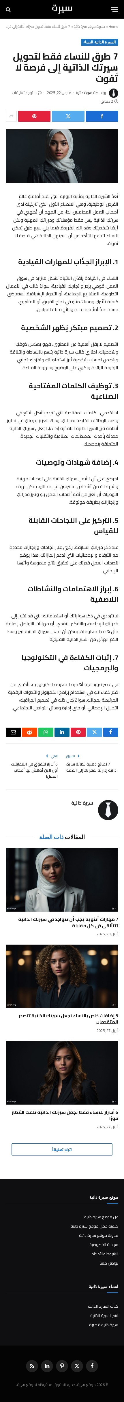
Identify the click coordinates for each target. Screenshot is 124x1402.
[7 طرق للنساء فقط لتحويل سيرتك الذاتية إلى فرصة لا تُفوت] (62, 156)
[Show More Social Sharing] (11, 116)
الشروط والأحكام (104, 1254)
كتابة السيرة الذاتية (103, 1306)
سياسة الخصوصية (103, 1244)
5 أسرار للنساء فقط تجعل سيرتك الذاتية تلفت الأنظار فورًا (65, 1115)
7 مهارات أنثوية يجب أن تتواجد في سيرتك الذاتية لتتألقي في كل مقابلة (68, 922)
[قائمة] (114, 9)
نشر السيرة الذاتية (104, 1315)
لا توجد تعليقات (24, 92)
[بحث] (9, 9)
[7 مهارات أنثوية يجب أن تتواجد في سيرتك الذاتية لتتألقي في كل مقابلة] (62, 879)
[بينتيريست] (34, 116)
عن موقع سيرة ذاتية (101, 1217)
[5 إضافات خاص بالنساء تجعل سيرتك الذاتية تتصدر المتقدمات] (62, 976)
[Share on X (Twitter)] (68, 116)
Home (113, 26)
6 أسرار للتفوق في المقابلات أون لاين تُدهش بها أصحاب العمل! (34, 770)
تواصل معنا (109, 1263)
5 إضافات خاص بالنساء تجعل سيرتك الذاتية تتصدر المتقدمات (68, 1018)
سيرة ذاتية (84, 92)
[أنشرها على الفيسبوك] (102, 116)
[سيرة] (62, 9)
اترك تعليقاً (62, 1149)
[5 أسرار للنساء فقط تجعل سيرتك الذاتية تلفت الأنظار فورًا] (62, 1072)
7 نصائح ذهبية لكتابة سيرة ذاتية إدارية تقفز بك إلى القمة (91, 767)
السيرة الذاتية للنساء (99, 42)
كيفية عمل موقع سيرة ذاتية (94, 1226)
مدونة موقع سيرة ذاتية (89, 26)
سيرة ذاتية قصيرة (103, 1325)
